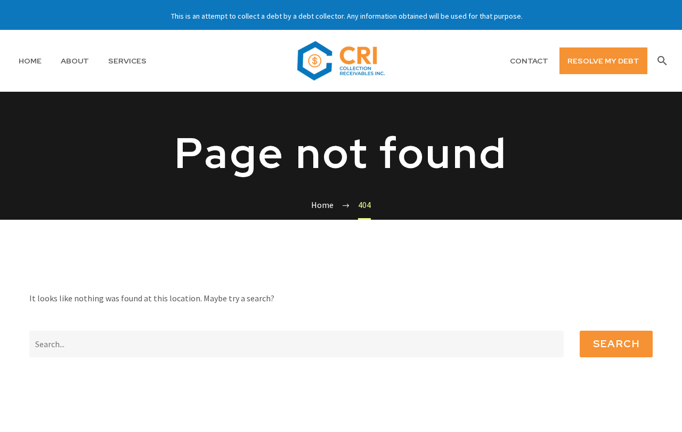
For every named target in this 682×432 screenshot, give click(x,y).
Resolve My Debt (603, 61)
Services (127, 61)
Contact (529, 61)
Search (616, 343)
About (75, 61)
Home (30, 61)
